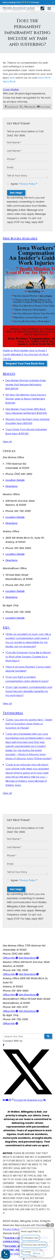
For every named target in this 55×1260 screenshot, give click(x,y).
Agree (23, 183)
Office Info (9, 958)
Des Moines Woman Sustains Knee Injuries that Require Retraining (25, 384)
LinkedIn (31, 106)
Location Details (15, 480)
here (12, 77)
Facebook (12, 106)
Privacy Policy (27, 183)
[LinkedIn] (4, 1100)
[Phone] (42, 8)
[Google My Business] (28, 1100)
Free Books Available (20, 238)
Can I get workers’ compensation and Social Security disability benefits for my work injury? (28, 691)
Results (9, 374)
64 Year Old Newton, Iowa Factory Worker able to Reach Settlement (25, 399)
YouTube (45, 106)
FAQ (6, 628)
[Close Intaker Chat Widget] (52, 1225)
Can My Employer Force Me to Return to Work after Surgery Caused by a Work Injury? (28, 656)
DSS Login (19, 1253)
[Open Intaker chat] (23, 1258)
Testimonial (13, 713)
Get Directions (27, 958)
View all (7, 441)
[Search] (48, 1036)
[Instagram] (10, 1100)
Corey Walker (11, 89)
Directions (11, 486)
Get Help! (16, 193)
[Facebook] (3, 1045)
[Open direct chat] (48, 1225)
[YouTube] (7, 1100)
